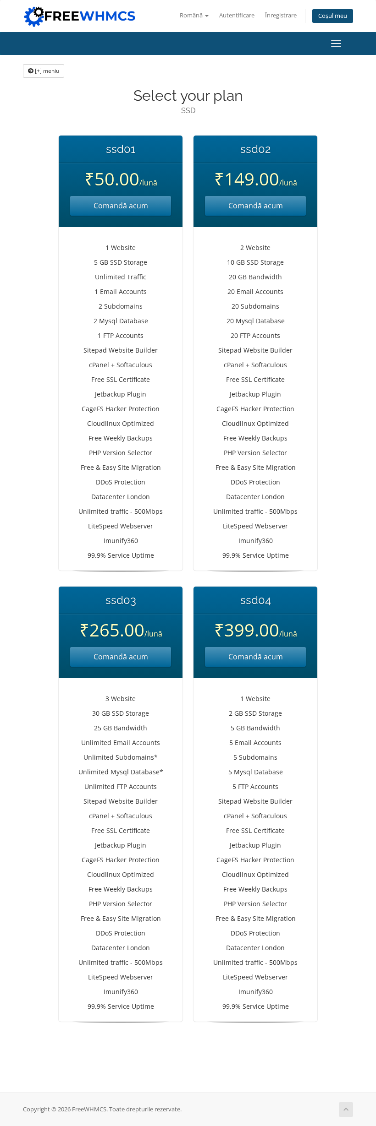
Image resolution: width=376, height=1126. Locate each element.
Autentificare (236, 15)
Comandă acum (121, 206)
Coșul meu (332, 16)
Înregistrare (281, 15)
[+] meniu (46, 71)
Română (192, 15)
